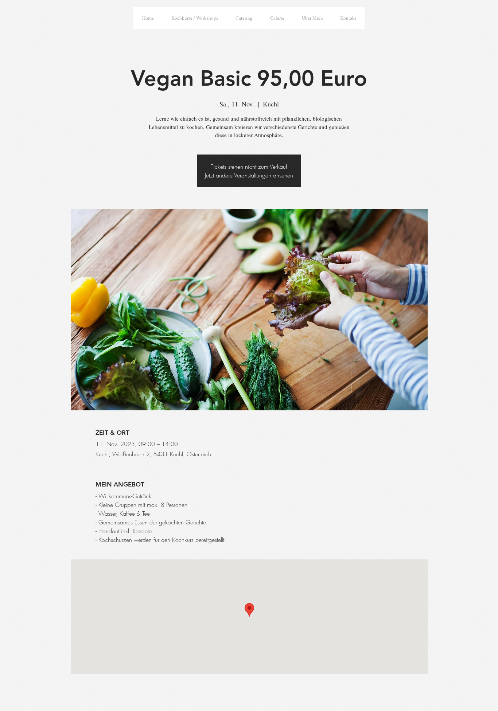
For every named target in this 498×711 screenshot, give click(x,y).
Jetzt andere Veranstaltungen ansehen (249, 175)
